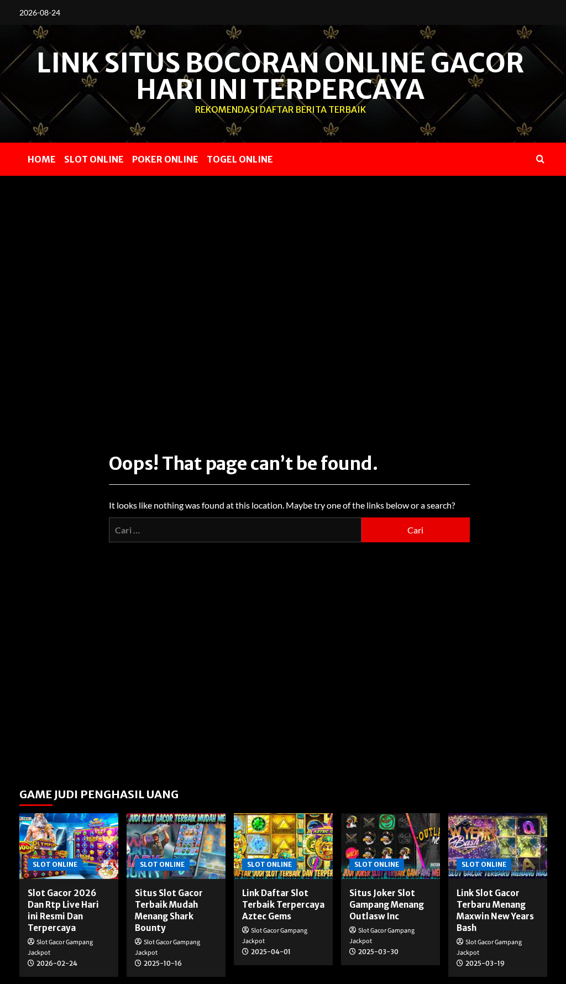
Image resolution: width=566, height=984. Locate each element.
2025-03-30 (378, 952)
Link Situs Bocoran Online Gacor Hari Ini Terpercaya (280, 76)
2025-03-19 (485, 963)
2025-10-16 (163, 963)
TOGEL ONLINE (240, 159)
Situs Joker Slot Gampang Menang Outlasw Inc (386, 905)
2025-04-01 (271, 952)
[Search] (540, 159)
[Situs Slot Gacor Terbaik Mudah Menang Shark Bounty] (176, 846)
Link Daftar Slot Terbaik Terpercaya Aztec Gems (283, 905)
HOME (42, 159)
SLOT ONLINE (94, 159)
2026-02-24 (56, 963)
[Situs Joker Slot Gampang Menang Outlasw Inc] (390, 846)
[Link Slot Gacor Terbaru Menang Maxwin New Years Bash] (497, 846)
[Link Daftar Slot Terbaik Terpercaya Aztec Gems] (283, 846)
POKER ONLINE (165, 159)
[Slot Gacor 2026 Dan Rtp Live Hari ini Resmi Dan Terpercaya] (68, 846)
